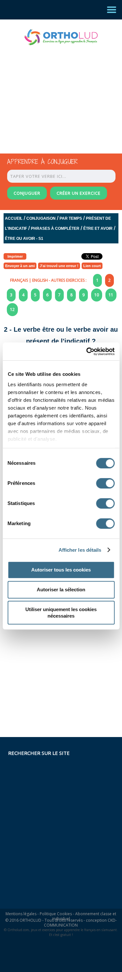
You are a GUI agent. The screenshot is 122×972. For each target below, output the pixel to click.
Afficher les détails (80, 550)
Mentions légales (21, 914)
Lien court (92, 266)
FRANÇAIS (19, 280)
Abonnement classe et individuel (84, 916)
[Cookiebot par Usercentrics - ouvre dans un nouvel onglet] (87, 351)
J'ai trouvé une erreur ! (59, 266)
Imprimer (15, 256)
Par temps (71, 218)
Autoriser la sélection (61, 589)
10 (96, 295)
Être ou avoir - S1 (24, 238)
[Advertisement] (55, 93)
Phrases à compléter (55, 228)
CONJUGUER (27, 193)
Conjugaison (41, 218)
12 (12, 309)
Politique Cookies (56, 914)
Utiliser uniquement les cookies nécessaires (61, 613)
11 (111, 295)
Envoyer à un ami (20, 266)
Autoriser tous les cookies (61, 569)
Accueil (13, 218)
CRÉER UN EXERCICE (79, 193)
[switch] (105, 483)
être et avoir (98, 228)
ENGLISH (40, 280)
